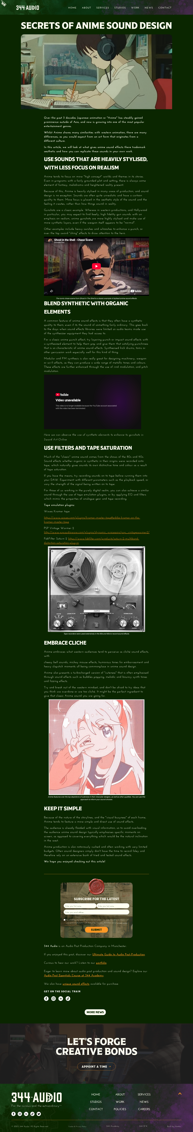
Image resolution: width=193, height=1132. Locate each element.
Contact (165, 7)
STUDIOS (120, 7)
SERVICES (144, 1094)
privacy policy (122, 922)
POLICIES (120, 1109)
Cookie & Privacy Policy (77, 1126)
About (86, 7)
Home (72, 7)
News (149, 7)
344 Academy (112, 1125)
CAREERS (144, 1109)
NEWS (144, 1101)
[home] (28, 7)
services (102, 7)
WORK (120, 1101)
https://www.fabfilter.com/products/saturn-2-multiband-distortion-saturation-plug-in (91, 540)
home (95, 1094)
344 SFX (143, 1125)
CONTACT (96, 1109)
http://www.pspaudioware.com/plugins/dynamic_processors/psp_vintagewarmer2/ (97, 531)
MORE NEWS (95, 1012)
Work (135, 7)
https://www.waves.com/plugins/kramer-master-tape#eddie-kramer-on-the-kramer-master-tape (92, 519)
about (120, 1094)
